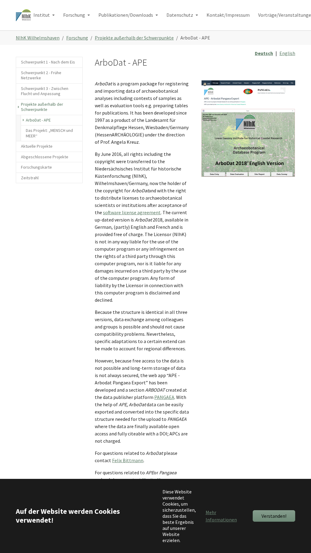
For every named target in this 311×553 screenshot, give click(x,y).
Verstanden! (273, 516)
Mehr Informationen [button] (221, 516)
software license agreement (132, 212)
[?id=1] (23, 15)
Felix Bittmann (127, 460)
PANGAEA (164, 397)
